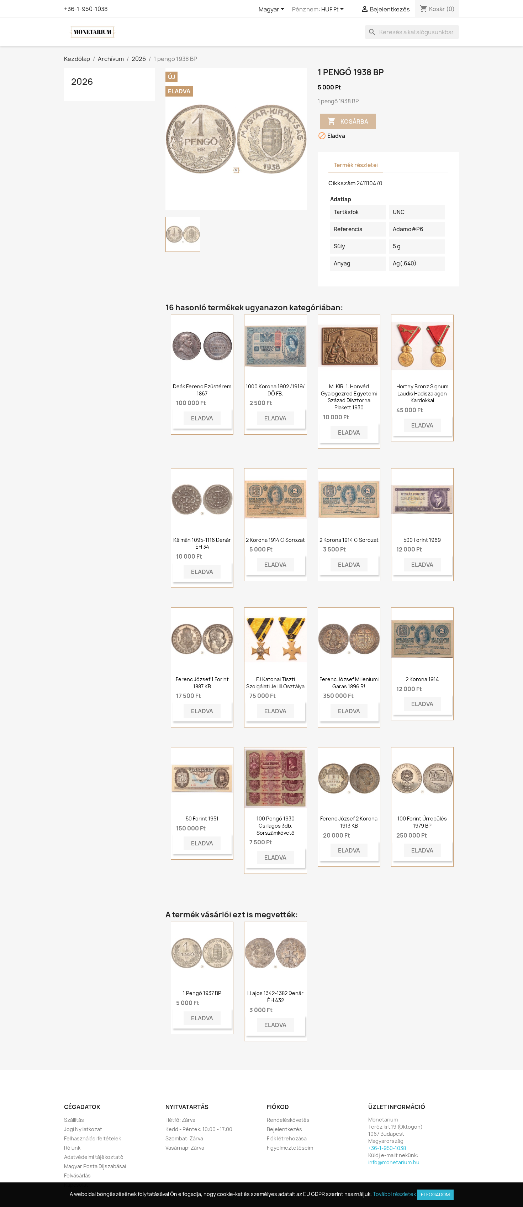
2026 (82, 82)
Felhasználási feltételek (92, 1138)
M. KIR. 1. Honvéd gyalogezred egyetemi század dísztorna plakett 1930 (349, 397)
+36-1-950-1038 (86, 9)
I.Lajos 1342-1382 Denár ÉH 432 (275, 997)
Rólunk (72, 1147)
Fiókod (278, 1107)
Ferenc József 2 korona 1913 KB (348, 822)
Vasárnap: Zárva (184, 1147)
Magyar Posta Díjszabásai (95, 1166)
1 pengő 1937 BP (202, 993)
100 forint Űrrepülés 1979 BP (422, 822)
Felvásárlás (77, 1175)
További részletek (394, 1194)
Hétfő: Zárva (180, 1120)
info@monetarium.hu (393, 1162)
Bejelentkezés (284, 1129)
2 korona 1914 (422, 679)
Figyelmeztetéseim (290, 1147)
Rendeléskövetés (288, 1120)
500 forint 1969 (422, 540)
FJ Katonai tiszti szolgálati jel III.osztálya (275, 683)
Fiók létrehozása (287, 1138)
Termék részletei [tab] (356, 165)
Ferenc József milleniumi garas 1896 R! (349, 683)
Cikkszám (341, 183)
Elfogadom (435, 1194)
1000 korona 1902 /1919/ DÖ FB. (275, 390)
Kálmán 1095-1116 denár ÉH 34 (202, 543)
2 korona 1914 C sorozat (275, 540)
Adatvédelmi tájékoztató (93, 1157)
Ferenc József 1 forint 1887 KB (202, 683)
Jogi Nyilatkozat (83, 1129)
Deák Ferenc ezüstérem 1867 (202, 390)
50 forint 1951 (202, 818)
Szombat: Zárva (184, 1138)
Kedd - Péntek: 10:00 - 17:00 (198, 1129)
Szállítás (74, 1120)
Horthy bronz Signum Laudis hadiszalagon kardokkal (422, 393)
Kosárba (347, 121)
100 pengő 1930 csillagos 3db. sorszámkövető (276, 825)
